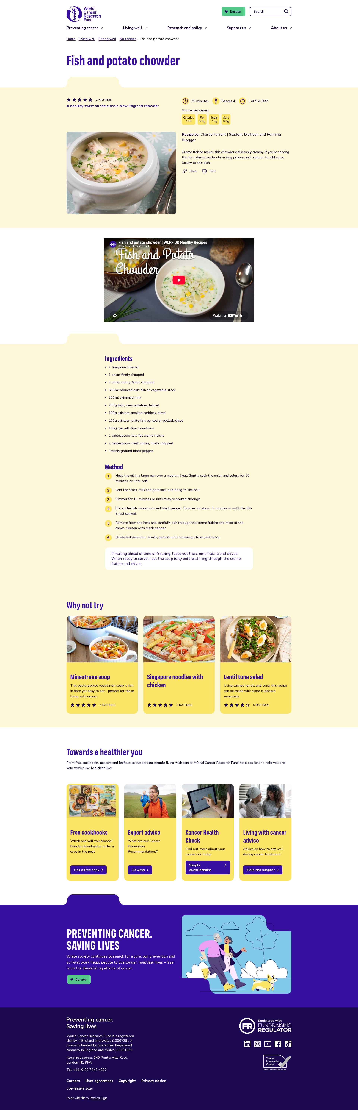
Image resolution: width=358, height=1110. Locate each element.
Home (71, 39)
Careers (73, 1080)
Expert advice (150, 832)
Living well (132, 27)
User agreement (99, 1080)
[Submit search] (286, 11)
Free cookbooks (93, 832)
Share (193, 171)
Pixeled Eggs (98, 1098)
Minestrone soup (102, 665)
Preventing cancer (82, 27)
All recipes (128, 39)
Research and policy (184, 27)
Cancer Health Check (208, 832)
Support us (236, 27)
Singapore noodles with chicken (179, 665)
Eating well (107, 39)
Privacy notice (153, 1080)
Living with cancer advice (265, 832)
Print (212, 171)
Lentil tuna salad (255, 665)
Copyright (127, 1080)
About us (279, 27)
